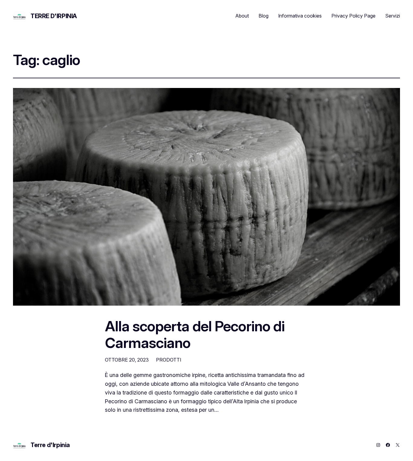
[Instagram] (378, 445)
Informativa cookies (300, 16)
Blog (263, 16)
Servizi (392, 16)
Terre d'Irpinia (54, 16)
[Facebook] (387, 445)
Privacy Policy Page (353, 16)
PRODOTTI (168, 360)
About (242, 16)
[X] (397, 445)
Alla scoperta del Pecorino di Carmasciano (195, 334)
